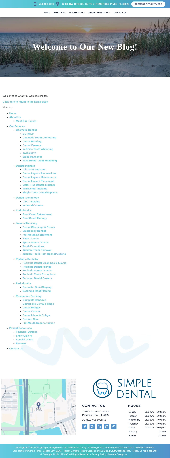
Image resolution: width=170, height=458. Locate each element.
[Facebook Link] (84, 426)
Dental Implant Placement (38, 181)
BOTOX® (28, 133)
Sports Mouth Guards (36, 242)
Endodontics (24, 210)
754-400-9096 (46, 4)
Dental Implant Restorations (39, 173)
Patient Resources (98, 12)
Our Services (76, 12)
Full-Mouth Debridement (37, 234)
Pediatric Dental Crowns (37, 278)
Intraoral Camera (33, 205)
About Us (59, 12)
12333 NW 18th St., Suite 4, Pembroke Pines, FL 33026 (95, 4)
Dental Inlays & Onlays (36, 315)
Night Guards (31, 238)
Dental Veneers (32, 145)
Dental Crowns (32, 311)
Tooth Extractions (33, 246)
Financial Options (26, 331)
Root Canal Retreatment (37, 214)
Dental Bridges (32, 307)
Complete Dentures (34, 300)
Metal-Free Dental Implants (39, 184)
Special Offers (24, 339)
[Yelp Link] (99, 426)
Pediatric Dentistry (27, 259)
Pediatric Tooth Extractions (39, 274)
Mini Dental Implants (35, 188)
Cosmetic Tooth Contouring (39, 137)
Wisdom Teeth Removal (37, 250)
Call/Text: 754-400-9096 (94, 420)
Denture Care (31, 319)
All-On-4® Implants (34, 169)
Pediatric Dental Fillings (37, 266)
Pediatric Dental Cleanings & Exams (44, 262)
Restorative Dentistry (29, 296)
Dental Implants (25, 165)
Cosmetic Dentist (26, 129)
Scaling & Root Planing (37, 291)
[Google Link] (92, 426)
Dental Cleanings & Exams (39, 227)
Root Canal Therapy (35, 218)
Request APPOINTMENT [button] (148, 4)
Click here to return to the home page (25, 101)
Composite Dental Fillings (38, 303)
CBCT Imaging (31, 201)
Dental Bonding (32, 141)
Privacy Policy (99, 454)
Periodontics (23, 283)
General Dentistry (26, 223)
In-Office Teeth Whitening (38, 149)
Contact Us (120, 12)
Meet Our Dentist (26, 121)
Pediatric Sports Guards (37, 270)
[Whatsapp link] (113, 426)
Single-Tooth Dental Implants (40, 192)
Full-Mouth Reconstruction (39, 323)
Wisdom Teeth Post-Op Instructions (44, 253)
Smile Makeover (32, 156)
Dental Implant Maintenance (39, 177)
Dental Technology (27, 197)
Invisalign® (29, 152)
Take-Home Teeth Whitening (40, 160)
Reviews (21, 343)
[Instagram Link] (106, 426)
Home (47, 12)
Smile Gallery (24, 335)
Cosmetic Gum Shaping (37, 287)
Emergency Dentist (34, 230)
